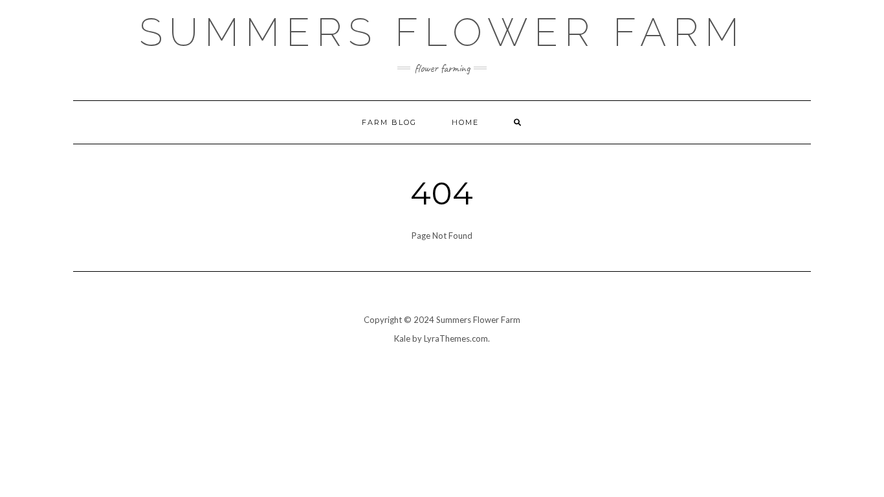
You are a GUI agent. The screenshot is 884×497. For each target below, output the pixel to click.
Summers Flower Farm (442, 32)
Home (465, 122)
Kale (402, 338)
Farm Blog (389, 122)
